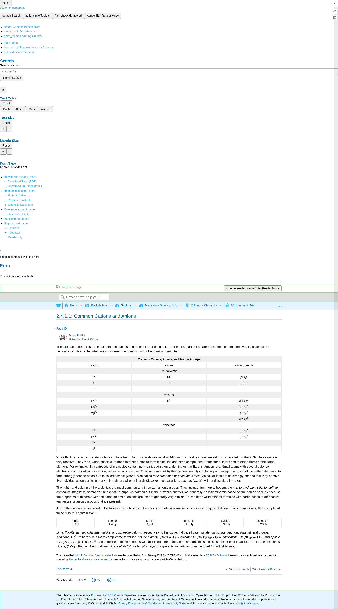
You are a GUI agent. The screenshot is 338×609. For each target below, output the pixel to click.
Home (73, 305)
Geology (126, 305)
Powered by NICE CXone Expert (112, 595)
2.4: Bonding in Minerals (245, 305)
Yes (99, 580)
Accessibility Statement (177, 603)
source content (99, 559)
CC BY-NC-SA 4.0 (216, 555)
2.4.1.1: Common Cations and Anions (95, 555)
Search (62, 297)
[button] (14, 232)
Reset (6, 103)
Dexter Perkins (77, 335)
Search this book (10, 65)
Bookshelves (99, 305)
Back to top (62, 568)
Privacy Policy (127, 603)
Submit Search (11, 77)
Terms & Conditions (149, 603)
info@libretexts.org (247, 603)
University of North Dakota (83, 339)
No (114, 580)
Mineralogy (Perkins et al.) (161, 305)
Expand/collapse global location (279, 304)
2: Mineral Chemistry (204, 305)
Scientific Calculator (20, 204)
